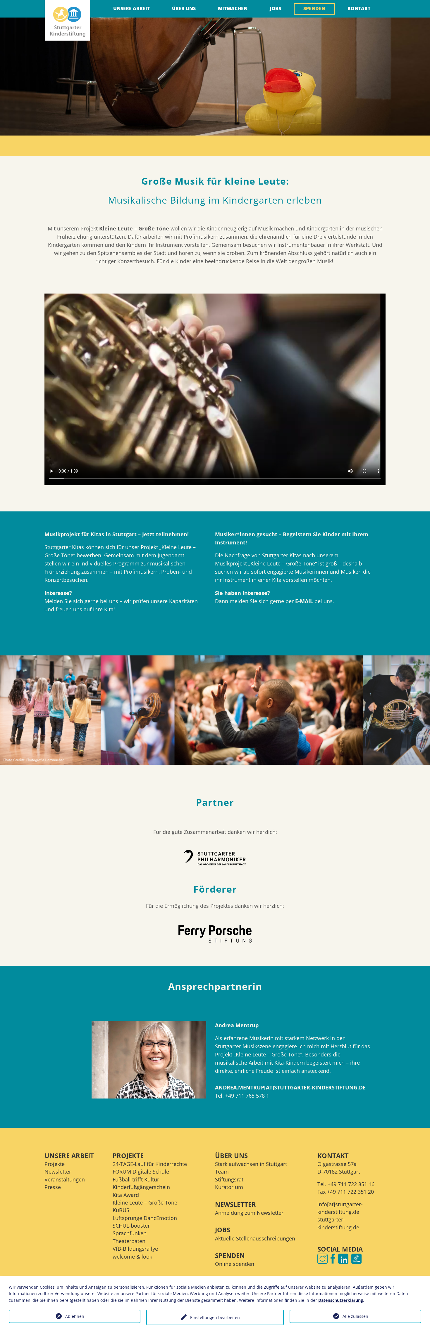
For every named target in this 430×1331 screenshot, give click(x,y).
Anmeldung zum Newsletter (249, 1212)
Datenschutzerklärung (340, 1300)
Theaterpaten (129, 1241)
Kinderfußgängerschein (141, 1187)
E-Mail (304, 601)
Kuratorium (229, 1187)
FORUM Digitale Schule (141, 1171)
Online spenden (234, 1263)
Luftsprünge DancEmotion (145, 1217)
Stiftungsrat (229, 1179)
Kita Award (126, 1194)
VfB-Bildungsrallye (135, 1248)
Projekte (54, 1163)
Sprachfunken (130, 1233)
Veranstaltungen (64, 1179)
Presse (52, 1187)
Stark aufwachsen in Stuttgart (251, 1163)
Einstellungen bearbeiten (215, 1317)
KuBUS (121, 1210)
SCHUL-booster (131, 1225)
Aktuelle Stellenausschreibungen (255, 1238)
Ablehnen (74, 1316)
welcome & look (132, 1256)
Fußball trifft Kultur (136, 1179)
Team (222, 1171)
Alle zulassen (355, 1316)
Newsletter (57, 1171)
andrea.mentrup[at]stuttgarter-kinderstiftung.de (290, 1087)
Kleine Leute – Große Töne (145, 1202)
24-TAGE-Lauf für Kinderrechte (150, 1163)
